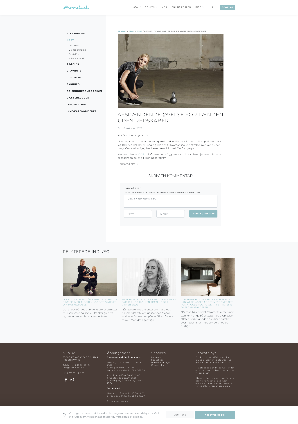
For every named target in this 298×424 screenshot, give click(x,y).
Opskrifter (74, 54)
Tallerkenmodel (77, 58)
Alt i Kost (74, 45)
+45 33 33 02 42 (81, 365)
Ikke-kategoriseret (81, 111)
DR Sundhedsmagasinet (85, 91)
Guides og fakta (77, 49)
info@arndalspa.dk (73, 367)
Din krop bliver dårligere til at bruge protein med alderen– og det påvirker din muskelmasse (90, 302)
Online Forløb (181, 7)
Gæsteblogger (78, 97)
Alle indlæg (76, 33)
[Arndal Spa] (76, 7)
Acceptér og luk (215, 415)
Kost (139, 31)
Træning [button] (73, 64)
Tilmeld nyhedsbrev (118, 401)
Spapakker (157, 360)
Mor (164, 7)
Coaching (74, 77)
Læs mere (180, 415)
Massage (156, 357)
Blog (132, 31)
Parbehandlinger (161, 362)
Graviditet (75, 70)
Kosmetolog (158, 365)
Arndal (122, 31)
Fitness (150, 7)
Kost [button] (70, 40)
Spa (135, 7)
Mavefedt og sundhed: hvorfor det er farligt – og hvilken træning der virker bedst (149, 302)
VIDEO (142, 154)
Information (76, 104)
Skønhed (73, 84)
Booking (227, 7)
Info (198, 7)
